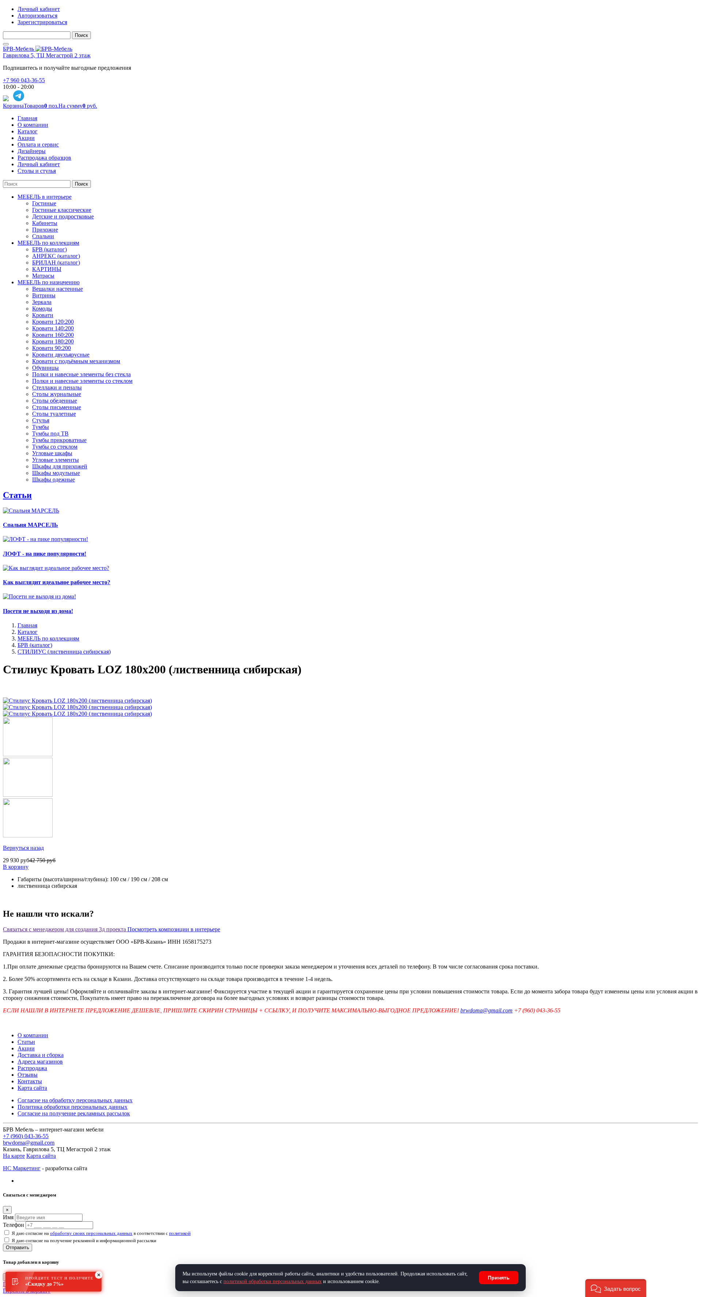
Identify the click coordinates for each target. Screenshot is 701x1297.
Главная (27, 118)
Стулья (40, 420)
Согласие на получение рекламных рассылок (74, 1113)
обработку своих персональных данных (91, 1233)
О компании (33, 125)
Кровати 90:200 (51, 348)
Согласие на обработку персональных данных (75, 1100)
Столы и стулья (37, 171)
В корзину (15, 867)
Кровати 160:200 (53, 335)
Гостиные (44, 203)
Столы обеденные (54, 401)
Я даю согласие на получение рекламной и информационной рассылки (84, 1240)
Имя (8, 1217)
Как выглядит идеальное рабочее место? (56, 582)
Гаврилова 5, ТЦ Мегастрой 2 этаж (47, 55)
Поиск (81, 35)
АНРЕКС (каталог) (56, 256)
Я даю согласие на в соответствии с (101, 1233)
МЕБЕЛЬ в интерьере (45, 197)
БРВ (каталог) (49, 249)
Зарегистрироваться (42, 22)
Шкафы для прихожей (59, 466)
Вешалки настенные (57, 289)
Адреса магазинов (40, 1061)
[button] (615, 1288)
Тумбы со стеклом (54, 447)
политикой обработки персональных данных (272, 1281)
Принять (499, 1278)
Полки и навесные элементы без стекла (81, 374)
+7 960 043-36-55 (24, 80)
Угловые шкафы (52, 453)
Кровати (42, 315)
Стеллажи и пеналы (57, 387)
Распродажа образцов (44, 158)
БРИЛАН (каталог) (56, 262)
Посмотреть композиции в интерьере (173, 929)
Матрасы (43, 276)
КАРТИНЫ (46, 269)
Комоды (42, 308)
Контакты (30, 1081)
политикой (180, 1233)
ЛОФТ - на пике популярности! (44, 554)
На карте (14, 1156)
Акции (26, 138)
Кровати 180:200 (53, 341)
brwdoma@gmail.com (486, 1010)
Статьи (17, 495)
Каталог (28, 131)
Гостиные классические (61, 210)
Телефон (13, 1225)
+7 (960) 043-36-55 (26, 1136)
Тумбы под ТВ (50, 433)
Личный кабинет (39, 9)
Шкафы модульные (56, 473)
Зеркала (41, 302)
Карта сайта (32, 1088)
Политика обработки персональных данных (72, 1107)
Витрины (43, 295)
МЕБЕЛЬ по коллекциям (48, 243)
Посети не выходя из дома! (38, 611)
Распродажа (32, 1068)
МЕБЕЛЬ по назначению (49, 282)
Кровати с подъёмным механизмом (76, 361)
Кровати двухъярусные (60, 354)
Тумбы (40, 427)
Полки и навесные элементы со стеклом (82, 381)
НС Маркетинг (22, 1168)
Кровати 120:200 (53, 322)
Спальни (43, 236)
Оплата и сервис (38, 144)
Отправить (17, 1247)
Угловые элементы (55, 460)
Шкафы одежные (53, 479)
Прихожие (45, 230)
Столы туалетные (54, 414)
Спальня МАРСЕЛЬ (30, 525)
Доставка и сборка (41, 1055)
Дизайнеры (32, 151)
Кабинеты (44, 223)
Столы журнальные (56, 394)
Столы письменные (56, 407)
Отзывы (28, 1075)
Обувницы (45, 368)
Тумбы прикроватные (59, 440)
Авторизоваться (37, 15)
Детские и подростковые (63, 216)
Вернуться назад (23, 848)
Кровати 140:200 (53, 328)
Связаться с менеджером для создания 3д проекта (65, 929)
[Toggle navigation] (6, 44)
